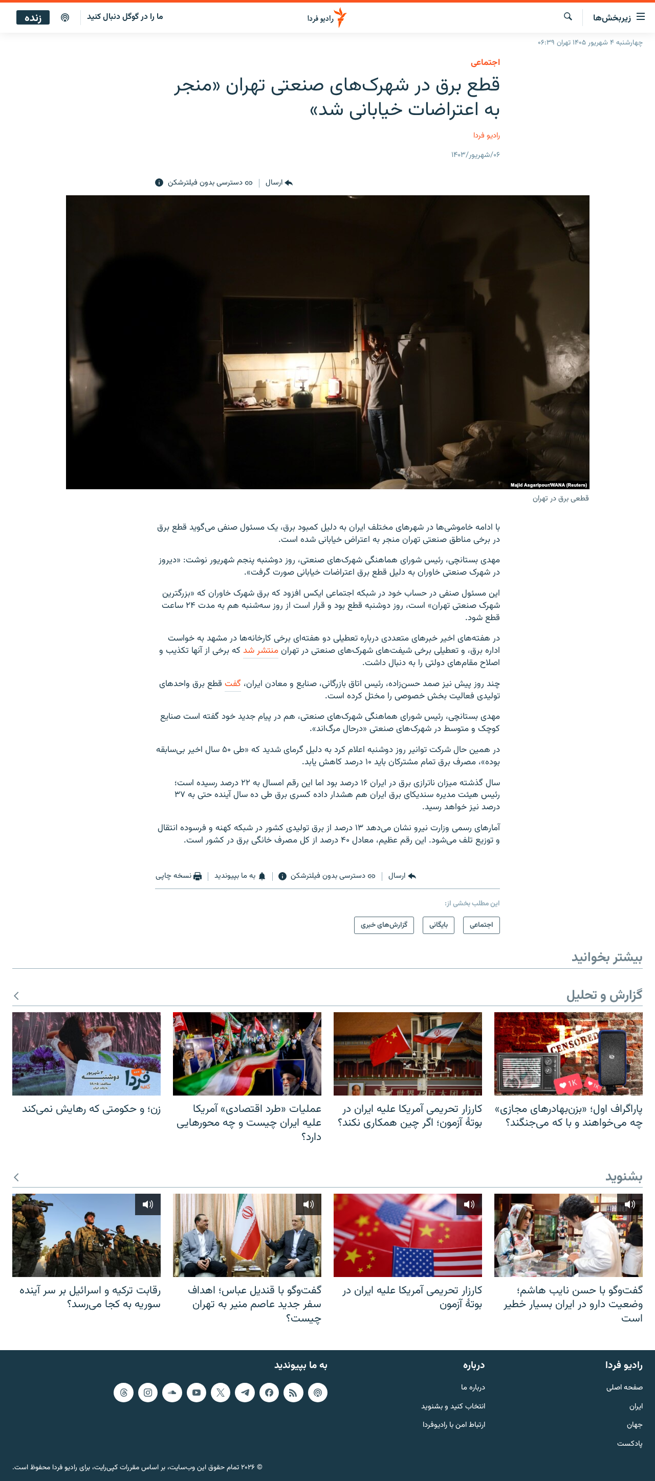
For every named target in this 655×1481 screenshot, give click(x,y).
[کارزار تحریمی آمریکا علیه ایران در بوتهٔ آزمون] (408, 1235)
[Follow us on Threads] (123, 1392)
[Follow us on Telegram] (244, 1392)
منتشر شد (260, 650)
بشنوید (624, 1178)
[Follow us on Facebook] (269, 1392)
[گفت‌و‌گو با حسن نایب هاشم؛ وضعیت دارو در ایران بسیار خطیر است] (568, 1235)
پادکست (630, 1444)
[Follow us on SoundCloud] (172, 1392)
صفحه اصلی (624, 1388)
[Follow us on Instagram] (148, 1392)
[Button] (279, 183)
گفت (233, 684)
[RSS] (293, 1392)
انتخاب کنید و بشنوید (453, 1407)
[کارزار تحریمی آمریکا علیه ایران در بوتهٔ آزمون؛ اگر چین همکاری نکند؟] (408, 1054)
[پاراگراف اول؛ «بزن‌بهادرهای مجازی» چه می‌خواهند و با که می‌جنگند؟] (568, 1054)
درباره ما (473, 1388)
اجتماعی (485, 63)
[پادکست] (65, 18)
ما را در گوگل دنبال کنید (125, 17)
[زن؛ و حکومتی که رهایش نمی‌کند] (86, 1054)
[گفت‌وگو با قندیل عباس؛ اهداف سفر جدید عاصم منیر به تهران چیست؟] (247, 1235)
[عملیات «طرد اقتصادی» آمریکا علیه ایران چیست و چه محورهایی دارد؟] (247, 1054)
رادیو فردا (486, 136)
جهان (635, 1426)
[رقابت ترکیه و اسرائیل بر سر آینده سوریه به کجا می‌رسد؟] (86, 1235)
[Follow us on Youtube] (196, 1392)
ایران (636, 1407)
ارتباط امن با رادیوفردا (454, 1426)
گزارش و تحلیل (604, 996)
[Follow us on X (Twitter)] (220, 1392)
